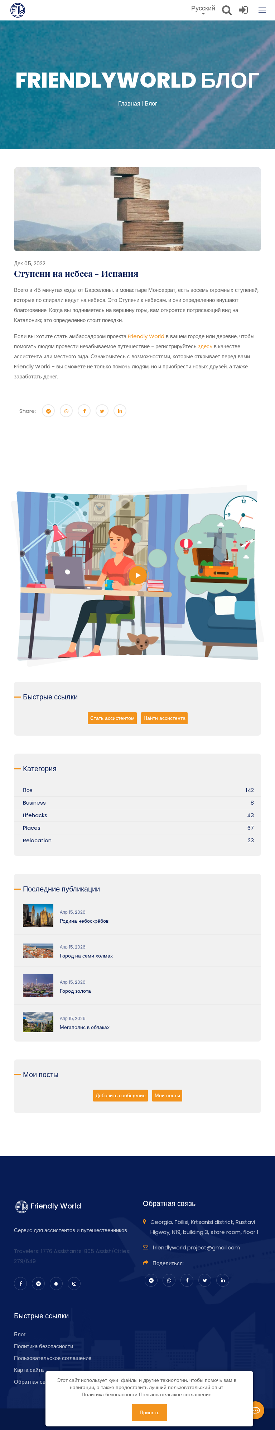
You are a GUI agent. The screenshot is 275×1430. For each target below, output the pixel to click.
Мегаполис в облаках (85, 1027)
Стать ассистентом (112, 718)
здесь (205, 346)
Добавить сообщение (121, 1095)
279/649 (25, 1261)
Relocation (37, 840)
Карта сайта (29, 1370)
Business (34, 802)
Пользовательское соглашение (52, 1358)
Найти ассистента (164, 718)
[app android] (56, 1283)
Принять (149, 1412)
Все (27, 790)
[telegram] (38, 1283)
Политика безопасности (43, 1346)
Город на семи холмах (86, 955)
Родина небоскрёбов (84, 920)
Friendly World (146, 336)
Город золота (75, 991)
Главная (129, 103)
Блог (151, 103)
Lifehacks (35, 815)
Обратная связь (34, 1381)
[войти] (243, 11)
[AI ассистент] (255, 1410)
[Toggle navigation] (258, 10)
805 (89, 1251)
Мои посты (167, 1095)
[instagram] (74, 1283)
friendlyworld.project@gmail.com (196, 1247)
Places (31, 828)
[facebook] (20, 1283)
